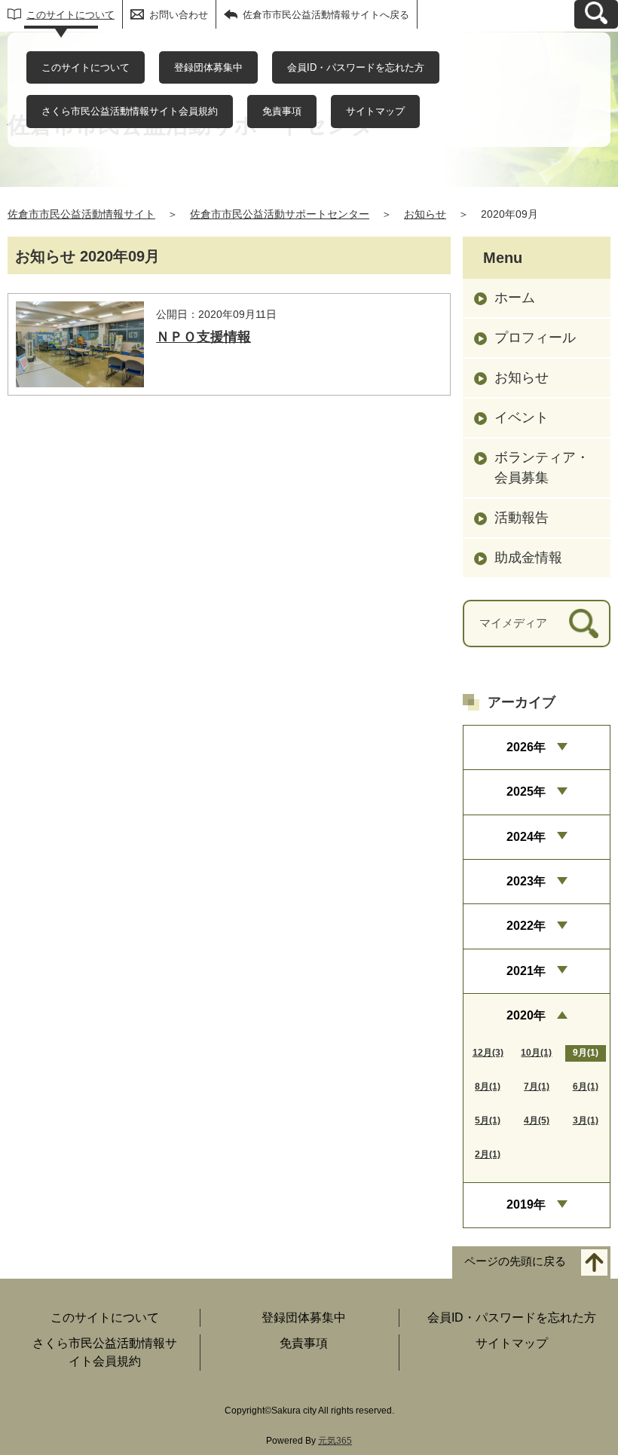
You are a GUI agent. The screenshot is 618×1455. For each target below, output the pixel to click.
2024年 (526, 836)
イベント (521, 417)
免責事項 (281, 111)
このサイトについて (70, 14)
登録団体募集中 (208, 67)
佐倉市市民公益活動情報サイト (81, 214)
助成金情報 (528, 557)
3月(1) (585, 1120)
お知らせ (425, 214)
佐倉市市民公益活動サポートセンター (279, 214)
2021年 (526, 970)
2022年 (526, 925)
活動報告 (521, 517)
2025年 (526, 791)
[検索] (583, 623)
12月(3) (488, 1052)
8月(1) (487, 1086)
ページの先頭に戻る (515, 1261)
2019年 (526, 1204)
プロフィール (535, 337)
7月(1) (536, 1086)
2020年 (526, 1015)
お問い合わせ (178, 14)
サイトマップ (375, 111)
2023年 (526, 881)
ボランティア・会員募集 (541, 467)
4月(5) (536, 1120)
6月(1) (585, 1086)
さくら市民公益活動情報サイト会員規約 (129, 111)
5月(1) (487, 1120)
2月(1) (487, 1154)
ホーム (514, 297)
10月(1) (536, 1052)
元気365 (335, 1440)
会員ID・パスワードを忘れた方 (355, 67)
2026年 (526, 747)
